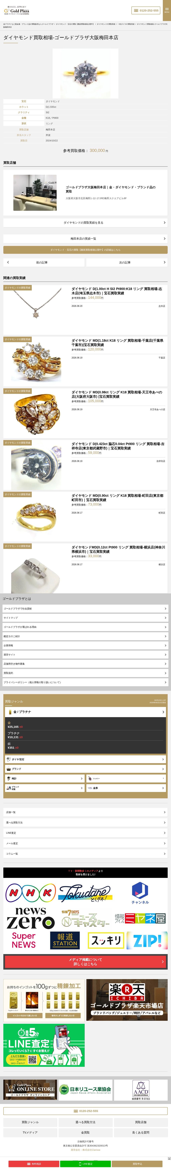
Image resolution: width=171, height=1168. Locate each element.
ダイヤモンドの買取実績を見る (83, 222)
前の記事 (42, 262)
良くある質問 (140, 1132)
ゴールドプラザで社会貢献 (18, 608)
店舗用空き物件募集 (14, 663)
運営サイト (9, 654)
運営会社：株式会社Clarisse (85, 1149)
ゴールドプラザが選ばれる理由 (20, 627)
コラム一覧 (12, 853)
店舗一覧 (11, 812)
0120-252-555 (148, 10)
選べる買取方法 (14, 822)
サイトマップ (11, 617)
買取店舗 (140, 1122)
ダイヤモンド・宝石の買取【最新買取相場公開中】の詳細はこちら (85, 249)
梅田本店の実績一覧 (83, 238)
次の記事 (125, 262)
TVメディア (30, 1132)
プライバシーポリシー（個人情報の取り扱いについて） (33, 682)
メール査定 (12, 843)
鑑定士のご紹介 (12, 636)
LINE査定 (11, 833)
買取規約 (8, 673)
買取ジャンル (30, 1122)
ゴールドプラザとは (17, 598)
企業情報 (8, 645)
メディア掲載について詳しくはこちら (85, 962)
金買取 (85, 1132)
